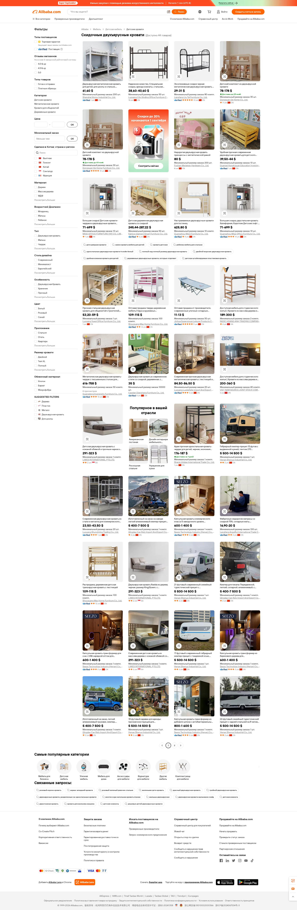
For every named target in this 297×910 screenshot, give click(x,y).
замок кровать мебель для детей (129, 245)
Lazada (148, 896)
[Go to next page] (180, 745)
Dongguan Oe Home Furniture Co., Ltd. (101, 168)
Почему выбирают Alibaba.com (54, 825)
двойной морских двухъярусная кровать (213, 251)
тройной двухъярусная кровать (223, 790)
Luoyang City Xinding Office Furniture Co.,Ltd (148, 97)
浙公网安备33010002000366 (199, 905)
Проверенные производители (144, 829)
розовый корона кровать (50, 790)
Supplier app (155, 882)
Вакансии (43, 843)
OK (72, 124)
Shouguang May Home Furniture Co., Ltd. (148, 324)
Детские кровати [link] (135, 29)
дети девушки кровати (96, 245)
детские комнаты (111, 804)
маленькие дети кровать (153, 790)
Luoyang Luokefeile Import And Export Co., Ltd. (194, 390)
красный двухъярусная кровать (186, 790)
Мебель (97, 29)
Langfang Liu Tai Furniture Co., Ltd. (190, 97)
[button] (168, 12)
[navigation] (56, 387)
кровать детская (160, 245)
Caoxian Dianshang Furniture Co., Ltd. (146, 392)
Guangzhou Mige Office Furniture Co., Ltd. (240, 234)
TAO (173, 896)
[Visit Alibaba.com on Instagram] (240, 860)
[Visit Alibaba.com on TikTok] (252, 860)
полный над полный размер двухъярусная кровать (164, 251)
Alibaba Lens (55, 882)
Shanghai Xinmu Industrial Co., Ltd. (99, 97)
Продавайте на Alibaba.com (232, 825)
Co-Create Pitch (46, 831)
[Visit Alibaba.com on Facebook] (221, 860)
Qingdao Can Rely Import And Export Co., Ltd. (148, 532)
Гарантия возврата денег (96, 831)
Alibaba (84, 29)
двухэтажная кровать (48, 804)
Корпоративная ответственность (55, 837)
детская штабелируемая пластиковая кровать (205, 258)
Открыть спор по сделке (186, 837)
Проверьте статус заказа (231, 837)
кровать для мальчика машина (80, 804)
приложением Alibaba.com (199, 882)
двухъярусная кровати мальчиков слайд (196, 797)
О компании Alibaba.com (52, 819)
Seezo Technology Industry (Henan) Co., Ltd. (194, 532)
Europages (193, 896)
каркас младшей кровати (81, 790)
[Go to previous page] (162, 745)
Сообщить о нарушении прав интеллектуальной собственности (191, 850)
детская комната (230, 797)
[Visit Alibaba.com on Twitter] (233, 860)
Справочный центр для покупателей (192, 825)
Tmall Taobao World (133, 896)
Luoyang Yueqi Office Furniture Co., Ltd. (102, 321)
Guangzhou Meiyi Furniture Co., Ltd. (191, 234)
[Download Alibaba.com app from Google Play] (247, 882)
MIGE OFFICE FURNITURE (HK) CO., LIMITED (103, 234)
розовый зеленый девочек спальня (117, 790)
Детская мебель (113, 29)
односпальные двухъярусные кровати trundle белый (109, 251)
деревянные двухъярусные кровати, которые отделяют (151, 258)
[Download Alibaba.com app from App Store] (225, 882)
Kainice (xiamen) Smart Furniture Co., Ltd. (148, 234)
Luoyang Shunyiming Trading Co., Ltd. (100, 532)
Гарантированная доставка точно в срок (101, 838)
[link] (293, 881)
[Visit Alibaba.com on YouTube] (246, 860)
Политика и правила (94, 860)
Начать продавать (228, 831)
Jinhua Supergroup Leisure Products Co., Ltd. (194, 321)
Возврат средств (182, 843)
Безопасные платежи (94, 825)
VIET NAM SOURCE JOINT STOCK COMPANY (240, 390)
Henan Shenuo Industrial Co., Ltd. (236, 459)
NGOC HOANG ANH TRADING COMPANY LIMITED (240, 321)
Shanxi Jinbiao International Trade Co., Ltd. (194, 462)
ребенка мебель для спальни (189, 245)
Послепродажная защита (96, 846)
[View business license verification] (176, 905)
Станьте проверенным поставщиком (237, 843)
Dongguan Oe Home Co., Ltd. (234, 99)
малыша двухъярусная (159, 797)
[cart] (210, 12)
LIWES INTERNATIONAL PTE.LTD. (99, 459)
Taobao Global (161, 896)
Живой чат (179, 831)
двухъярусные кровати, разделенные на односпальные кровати (67, 797)
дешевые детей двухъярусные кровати (145, 804)
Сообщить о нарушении (186, 857)
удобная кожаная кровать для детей (102, 258)
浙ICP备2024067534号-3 (227, 905)
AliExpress (104, 896)
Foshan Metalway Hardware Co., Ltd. (191, 165)
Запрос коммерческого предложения (148, 835)
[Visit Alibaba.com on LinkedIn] (227, 860)
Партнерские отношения (232, 849)
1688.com (116, 896)
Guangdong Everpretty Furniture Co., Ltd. (102, 394)
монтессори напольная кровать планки (122, 797)
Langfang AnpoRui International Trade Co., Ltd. (240, 532)
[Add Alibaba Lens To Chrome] (85, 882)
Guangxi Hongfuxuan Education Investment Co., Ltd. (240, 165)
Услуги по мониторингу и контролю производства (101, 853)
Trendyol (181, 896)
